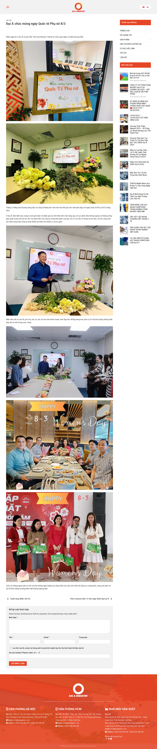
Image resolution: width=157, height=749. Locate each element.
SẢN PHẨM (124, 40)
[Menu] (7, 7)
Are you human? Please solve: (21, 653)
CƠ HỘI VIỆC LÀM (127, 48)
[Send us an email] (109, 739)
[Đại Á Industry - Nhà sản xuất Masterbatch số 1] (78, 7)
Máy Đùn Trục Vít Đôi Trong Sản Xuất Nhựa (138, 174)
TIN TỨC (9, 20)
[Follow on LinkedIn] (111, 739)
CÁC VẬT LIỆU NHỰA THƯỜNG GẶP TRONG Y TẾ (139, 219)
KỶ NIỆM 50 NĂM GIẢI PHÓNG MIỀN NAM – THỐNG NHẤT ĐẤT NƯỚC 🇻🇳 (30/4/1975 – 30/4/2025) (140, 105)
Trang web (83, 637)
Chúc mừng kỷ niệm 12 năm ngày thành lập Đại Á (89, 599)
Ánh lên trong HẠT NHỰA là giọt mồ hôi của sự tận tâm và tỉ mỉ (140, 75)
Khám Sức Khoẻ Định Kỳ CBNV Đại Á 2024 (139, 163)
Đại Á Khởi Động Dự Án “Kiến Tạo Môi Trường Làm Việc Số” (139, 196)
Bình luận (13, 617)
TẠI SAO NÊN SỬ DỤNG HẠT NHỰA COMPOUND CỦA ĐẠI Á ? (139, 240)
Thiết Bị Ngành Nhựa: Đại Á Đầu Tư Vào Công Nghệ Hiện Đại (140, 185)
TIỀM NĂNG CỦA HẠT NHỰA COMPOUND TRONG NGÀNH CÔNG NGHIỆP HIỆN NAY (139, 208)
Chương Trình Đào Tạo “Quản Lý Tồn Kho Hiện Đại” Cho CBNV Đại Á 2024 (139, 141)
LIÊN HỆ (123, 57)
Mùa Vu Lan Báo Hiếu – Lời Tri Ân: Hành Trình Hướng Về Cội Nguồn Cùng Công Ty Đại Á (139, 153)
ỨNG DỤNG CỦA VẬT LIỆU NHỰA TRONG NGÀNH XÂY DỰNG (140, 229)
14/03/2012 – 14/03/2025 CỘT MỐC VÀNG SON (139, 117)
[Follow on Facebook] (106, 739)
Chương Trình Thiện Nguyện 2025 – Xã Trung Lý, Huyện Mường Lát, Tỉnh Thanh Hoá (140, 129)
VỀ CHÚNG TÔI (126, 35)
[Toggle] (150, 40)
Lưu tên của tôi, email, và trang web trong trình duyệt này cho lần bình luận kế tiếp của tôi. (48, 648)
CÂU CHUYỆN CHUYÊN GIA (130, 44)
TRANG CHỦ (125, 31)
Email (46, 637)
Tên (11, 637)
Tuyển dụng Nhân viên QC (20, 599)
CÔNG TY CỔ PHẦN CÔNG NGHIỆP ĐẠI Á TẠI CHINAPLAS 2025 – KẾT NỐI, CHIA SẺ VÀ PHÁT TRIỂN (140, 89)
